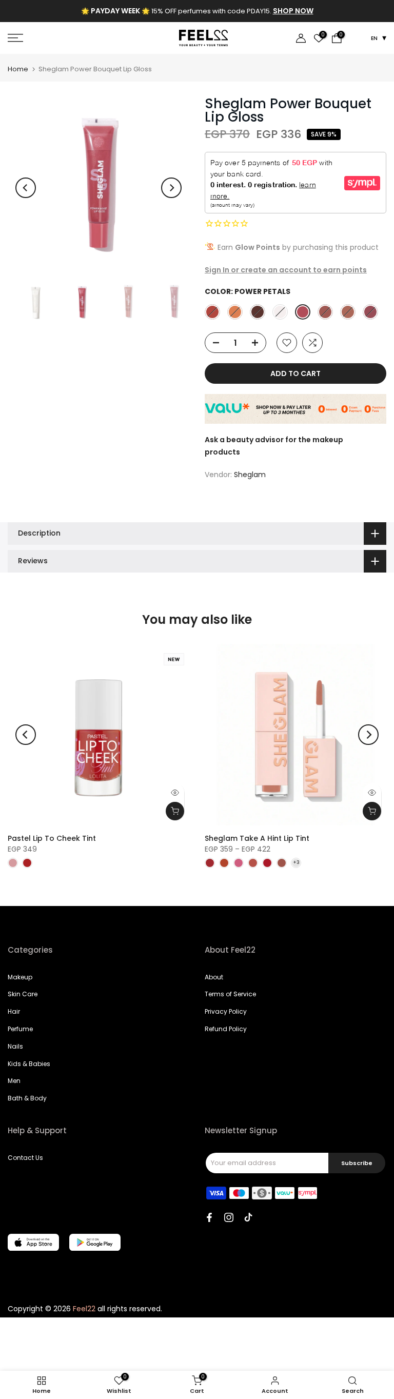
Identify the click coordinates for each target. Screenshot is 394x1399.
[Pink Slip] (212, 312)
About (214, 977)
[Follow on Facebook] (209, 1217)
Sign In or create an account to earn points (286, 270)
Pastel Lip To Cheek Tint (52, 838)
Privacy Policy (226, 1011)
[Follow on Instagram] (228, 1217)
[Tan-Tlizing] (325, 312)
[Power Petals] (302, 312)
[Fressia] (370, 312)
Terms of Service (230, 994)
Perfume (20, 1028)
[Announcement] (197, 11)
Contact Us (25, 1157)
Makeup (20, 977)
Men (14, 1080)
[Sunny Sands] (348, 312)
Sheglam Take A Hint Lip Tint (257, 838)
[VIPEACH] (235, 312)
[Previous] (25, 188)
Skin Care (22, 994)
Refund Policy (226, 1028)
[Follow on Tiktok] (248, 1217)
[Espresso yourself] (257, 312)
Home (18, 69)
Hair (14, 1011)
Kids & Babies (29, 1063)
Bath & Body (27, 1098)
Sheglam (250, 474)
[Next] (171, 188)
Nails (15, 1046)
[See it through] (280, 312)
